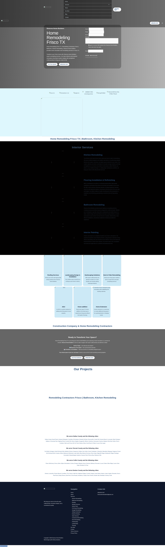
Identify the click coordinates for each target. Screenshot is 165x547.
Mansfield (105, 451)
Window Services (76, 504)
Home (66, 1)
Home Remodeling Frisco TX (58, 37)
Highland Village (82, 473)
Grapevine (75, 451)
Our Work (67, 11)
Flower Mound (57, 473)
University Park (53, 441)
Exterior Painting (76, 513)
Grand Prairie (55, 439)
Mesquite (65, 439)
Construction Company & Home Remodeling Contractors (82, 326)
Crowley (57, 453)
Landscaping (75, 523)
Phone (87, 31)
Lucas (98, 443)
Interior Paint (75, 506)
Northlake (102, 475)
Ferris (117, 441)
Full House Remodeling (77, 508)
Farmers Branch (103, 439)
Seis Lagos (102, 443)
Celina (72, 463)
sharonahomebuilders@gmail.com (105, 494)
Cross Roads (74, 475)
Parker (94, 443)
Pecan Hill (71, 443)
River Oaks (93, 453)
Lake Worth (76, 453)
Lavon (115, 463)
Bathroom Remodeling (94, 205)
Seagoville (81, 441)
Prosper (76, 463)
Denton (46, 473)
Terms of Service (74, 531)
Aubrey (102, 473)
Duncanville (91, 439)
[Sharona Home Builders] (47, 9)
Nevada (82, 465)
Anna (84, 463)
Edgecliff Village (101, 453)
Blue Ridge (110, 463)
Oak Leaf (67, 443)
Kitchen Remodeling (93, 155)
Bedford (67, 451)
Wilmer (86, 441)
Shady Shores (62, 475)
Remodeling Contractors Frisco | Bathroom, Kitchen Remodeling (82, 398)
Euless (71, 451)
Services (67, 4)
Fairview (88, 463)
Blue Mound (83, 453)
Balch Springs (116, 439)
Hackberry (80, 475)
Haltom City (81, 451)
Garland (61, 439)
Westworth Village (109, 453)
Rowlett (81, 439)
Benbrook (71, 453)
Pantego (116, 453)
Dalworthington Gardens (75, 455)
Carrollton (70, 439)
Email (87, 34)
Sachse (101, 441)
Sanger (92, 473)
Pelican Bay (91, 455)
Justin (106, 473)
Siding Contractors (76, 512)
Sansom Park (84, 455)
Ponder (91, 475)
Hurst (89, 451)
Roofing (74, 502)
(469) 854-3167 (101, 492)
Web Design (47, 539)
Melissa (92, 463)
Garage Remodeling (76, 510)
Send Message (91, 55)
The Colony (69, 473)
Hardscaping (75, 521)
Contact (67, 17)
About (66, 7)
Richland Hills (51, 453)
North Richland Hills (59, 451)
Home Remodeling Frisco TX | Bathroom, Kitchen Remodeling (82, 139)
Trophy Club (86, 475)
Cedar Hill (96, 439)
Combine (62, 443)
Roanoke (114, 473)
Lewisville (51, 473)
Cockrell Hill (68, 441)
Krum (118, 473)
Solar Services (75, 515)
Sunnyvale (96, 441)
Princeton (97, 463)
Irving (50, 439)
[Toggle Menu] (108, 4)
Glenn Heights (75, 441)
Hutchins (91, 441)
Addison (48, 441)
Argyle (109, 473)
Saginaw (115, 451)
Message (87, 37)
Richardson (76, 439)
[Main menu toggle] (162, 23)
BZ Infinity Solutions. (56, 539)
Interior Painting (91, 232)
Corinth (88, 473)
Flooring (74, 525)
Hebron (81, 443)
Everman (88, 453)
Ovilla (114, 441)
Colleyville (99, 451)
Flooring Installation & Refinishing (99, 180)
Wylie (62, 463)
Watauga (110, 451)
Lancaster (110, 439)
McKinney (51, 463)
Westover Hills (98, 455)
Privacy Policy (74, 533)
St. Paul (77, 443)
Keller (86, 451)
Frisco (56, 463)
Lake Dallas (97, 473)
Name (87, 29)
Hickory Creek (108, 475)
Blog (66, 14)
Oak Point (68, 475)
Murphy (105, 441)
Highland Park (61, 441)
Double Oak (96, 475)
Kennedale (66, 455)
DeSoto (85, 439)
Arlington (52, 451)
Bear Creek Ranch (88, 443)
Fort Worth (47, 451)
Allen (59, 463)
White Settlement (64, 453)
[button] (117, 9)
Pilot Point (55, 475)
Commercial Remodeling (77, 517)
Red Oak (110, 441)
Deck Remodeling (76, 519)
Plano (47, 463)
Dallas (46, 439)
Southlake (94, 451)
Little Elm (75, 473)
